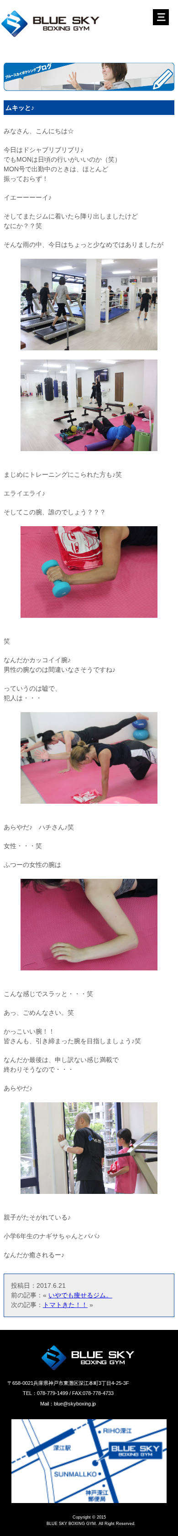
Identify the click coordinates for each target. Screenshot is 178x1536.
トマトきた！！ (65, 1304)
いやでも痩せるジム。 (80, 1295)
